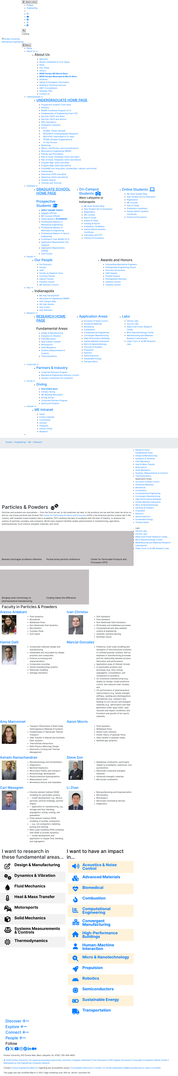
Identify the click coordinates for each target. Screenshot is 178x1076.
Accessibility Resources (82, 1068)
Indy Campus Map (47, 301)
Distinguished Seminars (116, 279)
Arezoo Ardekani (13, 612)
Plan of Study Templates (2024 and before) (61, 160)
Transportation (90, 361)
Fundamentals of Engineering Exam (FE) (59, 113)
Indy (29, 287)
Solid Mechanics (48, 347)
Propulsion (89, 350)
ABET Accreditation (48, 88)
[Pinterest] (25, 1049)
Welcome (43, 59)
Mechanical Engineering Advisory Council (60, 375)
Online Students (136, 189)
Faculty (42, 267)
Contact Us (44, 94)
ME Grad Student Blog (94, 206)
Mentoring (45, 145)
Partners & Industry (52, 368)
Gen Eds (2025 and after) (53, 116)
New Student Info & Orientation (98, 209)
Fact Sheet (44, 68)
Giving (30, 381)
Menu (27, 45)
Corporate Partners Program (54, 372)
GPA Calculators (48, 122)
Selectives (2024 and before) (54, 177)
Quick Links (30, 2)
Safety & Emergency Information (54, 82)
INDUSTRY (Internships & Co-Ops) (57, 136)
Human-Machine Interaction (96, 341)
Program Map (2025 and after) (55, 162)
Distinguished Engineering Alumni (120, 267)
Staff (41, 270)
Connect (13, 1032)
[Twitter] (28, 22)
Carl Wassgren (11, 788)
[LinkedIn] (27, 25)
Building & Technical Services (52, 85)
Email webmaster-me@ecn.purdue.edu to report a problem (134, 1068)
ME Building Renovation (52, 394)
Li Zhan (73, 788)
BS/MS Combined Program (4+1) (56, 110)
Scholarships (47, 171)
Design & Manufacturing (52, 333)
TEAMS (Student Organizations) (56, 139)
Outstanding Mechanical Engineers (121, 264)
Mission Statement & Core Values (54, 62)
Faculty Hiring (45, 428)
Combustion (89, 329)
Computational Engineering (96, 332)
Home (29, 48)
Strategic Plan (45, 91)
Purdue (30, 5)
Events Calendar (46, 417)
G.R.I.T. (44, 128)
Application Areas (93, 316)
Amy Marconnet (13, 722)
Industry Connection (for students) (57, 378)
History (42, 70)
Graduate (31, 186)
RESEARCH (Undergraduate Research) (59, 133)
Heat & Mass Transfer (51, 341)
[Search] (24, 30)
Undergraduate (34, 96)
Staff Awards (111, 273)
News (41, 65)
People (30, 256)
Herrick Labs (132, 321)
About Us (31, 51)
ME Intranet (44, 410)
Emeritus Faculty (47, 282)
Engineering (32, 8)
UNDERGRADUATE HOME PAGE (61, 100)
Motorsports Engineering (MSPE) (56, 151)
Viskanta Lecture (113, 284)
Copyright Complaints (143, 1060)
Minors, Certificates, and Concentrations (59, 148)
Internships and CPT (93, 235)
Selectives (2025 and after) (53, 174)
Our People (43, 260)
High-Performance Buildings (97, 338)
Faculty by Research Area (51, 273)
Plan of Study (90, 217)
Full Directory (45, 264)
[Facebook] (28, 19)
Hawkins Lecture (113, 282)
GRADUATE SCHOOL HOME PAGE (53, 191)
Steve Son (75, 757)
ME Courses (89, 215)
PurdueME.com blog (69, 168)
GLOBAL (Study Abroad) (53, 131)
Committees (44, 420)
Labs (126, 316)
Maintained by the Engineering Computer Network (27, 1063)
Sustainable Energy (92, 358)
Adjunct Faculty (46, 279)
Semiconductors (91, 355)
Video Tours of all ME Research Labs (152, 548)
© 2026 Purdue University (16, 1060)
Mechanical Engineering (12, 42)
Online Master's (54, 219)
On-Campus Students (89, 191)
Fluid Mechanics (48, 339)
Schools (43, 423)
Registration (89, 212)
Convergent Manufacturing (96, 335)
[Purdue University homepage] (11, 38)
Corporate (32, 364)
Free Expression (99, 1060)
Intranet (30, 406)
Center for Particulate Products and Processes (64, 515)
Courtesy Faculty (47, 276)
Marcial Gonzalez (80, 642)
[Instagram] (27, 14)
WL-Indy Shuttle (46, 304)
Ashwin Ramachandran (18, 757)
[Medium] (34, 1049)
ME (29, 442)
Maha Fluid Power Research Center (151, 537)
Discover (13, 1021)
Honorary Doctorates (115, 270)
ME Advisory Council (48, 284)
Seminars (43, 79)
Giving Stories (47, 397)
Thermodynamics (49, 356)
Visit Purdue (46, 253)
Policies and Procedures (52, 154)
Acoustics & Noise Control (96, 321)
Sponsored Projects (50, 403)
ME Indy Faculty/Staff (49, 295)
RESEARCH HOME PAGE (51, 318)
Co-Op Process (49, 142)
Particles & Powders (93, 347)
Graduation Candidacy (94, 226)
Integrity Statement (82, 1060)
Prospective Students (45, 203)
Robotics (88, 353)
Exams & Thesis (91, 220)
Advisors (45, 107)
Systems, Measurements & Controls (151, 473)
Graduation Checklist (50, 125)
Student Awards (48, 180)
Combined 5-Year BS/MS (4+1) (55, 239)
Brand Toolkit (161, 1060)
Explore (12, 1026)
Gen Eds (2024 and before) (53, 119)
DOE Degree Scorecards (120, 1060)
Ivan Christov (77, 612)
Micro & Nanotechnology (95, 344)
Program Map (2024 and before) (56, 165)
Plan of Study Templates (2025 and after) (60, 157)
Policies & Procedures (94, 238)
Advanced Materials (93, 324)
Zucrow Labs (133, 324)
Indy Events (44, 307)
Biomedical (89, 326)
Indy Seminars (45, 310)
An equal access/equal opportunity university (50, 1060)
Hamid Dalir (9, 642)
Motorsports (47, 344)
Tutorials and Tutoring (51, 183)
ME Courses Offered (50, 216)
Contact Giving (48, 392)
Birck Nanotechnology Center (140, 332)
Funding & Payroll (92, 223)
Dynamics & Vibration (51, 336)
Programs (43, 425)
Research (31, 313)
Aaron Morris (77, 722)
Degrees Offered (48, 213)
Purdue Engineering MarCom (25, 1068)
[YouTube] (28, 16)
